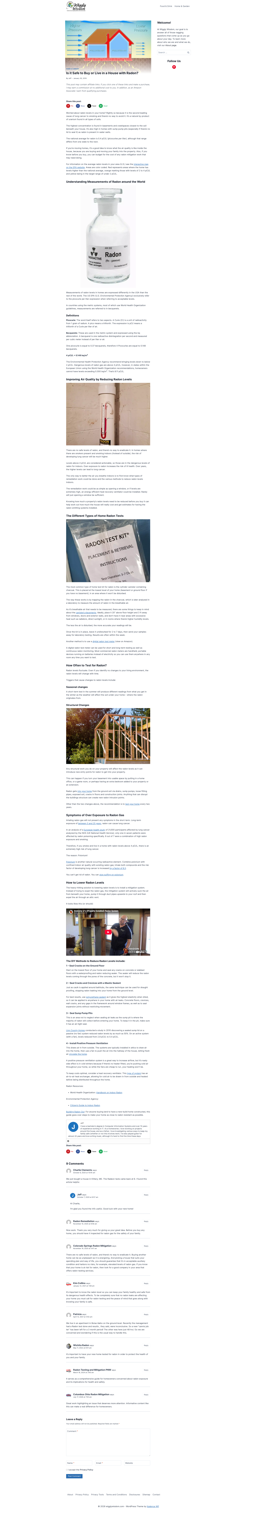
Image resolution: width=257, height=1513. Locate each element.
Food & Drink (166, 6)
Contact (156, 1494)
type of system (134, 1073)
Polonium (70, 862)
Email (99, 1463)
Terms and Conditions (116, 1494)
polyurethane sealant (96, 997)
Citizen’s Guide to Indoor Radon (85, 1105)
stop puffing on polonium (111, 874)
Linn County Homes (75, 1030)
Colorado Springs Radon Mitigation (92, 1245)
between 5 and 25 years (89, 823)
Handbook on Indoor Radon (109, 1092)
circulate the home (78, 1054)
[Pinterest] (68, 1141)
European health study (94, 830)
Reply (146, 1170)
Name (70, 1463)
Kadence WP (153, 1506)
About (70, 1494)
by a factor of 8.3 (118, 868)
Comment (72, 1431)
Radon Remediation (83, 1221)
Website (129, 1463)
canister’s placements (86, 612)
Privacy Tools (97, 1494)
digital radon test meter (104, 641)
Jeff (69, 78)
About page (170, 45)
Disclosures (134, 1494)
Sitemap (146, 1494)
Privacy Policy (86, 1470)
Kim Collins (79, 1283)
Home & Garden (182, 6)
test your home (132, 804)
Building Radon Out (75, 1112)
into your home (85, 791)
